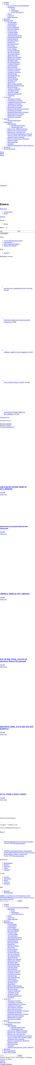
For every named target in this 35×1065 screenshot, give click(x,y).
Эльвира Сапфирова (13, 89)
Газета (6, 868)
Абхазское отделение (14, 99)
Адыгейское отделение (14, 100)
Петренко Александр (14, 69)
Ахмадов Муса (12, 24)
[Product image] (14, 483)
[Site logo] (11, 169)
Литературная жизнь (14, 120)
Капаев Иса (11, 42)
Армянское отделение (14, 104)
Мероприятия (11, 124)
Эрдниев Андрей (12, 92)
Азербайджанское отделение (16, 102)
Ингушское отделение (14, 107)
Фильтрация (4, 233)
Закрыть (2, 216)
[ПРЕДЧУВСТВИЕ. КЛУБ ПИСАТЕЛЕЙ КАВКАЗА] (18, 318)
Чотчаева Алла (12, 80)
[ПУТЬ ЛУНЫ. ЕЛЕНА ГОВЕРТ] (18, 380)
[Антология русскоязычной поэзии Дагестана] (18, 286)
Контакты (7, 883)
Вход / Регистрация (10, 1052)
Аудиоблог (10, 95)
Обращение (15, 10)
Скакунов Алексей (13, 70)
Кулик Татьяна (12, 49)
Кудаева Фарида (12, 47)
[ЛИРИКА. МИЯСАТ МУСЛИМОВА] (18, 350)
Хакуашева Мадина (13, 75)
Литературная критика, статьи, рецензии (20, 145)
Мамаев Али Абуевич (14, 57)
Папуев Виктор (12, 67)
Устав (13, 9)
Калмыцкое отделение (14, 110)
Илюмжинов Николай (14, 37)
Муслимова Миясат (13, 54)
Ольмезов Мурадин (13, 64)
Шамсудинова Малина (14, 84)
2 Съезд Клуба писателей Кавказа (18, 5)
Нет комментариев (19, 843)
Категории (3, 209)
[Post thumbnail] (7, 840)
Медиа (9, 14)
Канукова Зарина (12, 40)
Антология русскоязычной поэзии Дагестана (18, 288)
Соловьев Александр (14, 72)
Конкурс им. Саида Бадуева (16, 132)
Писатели (7, 891)
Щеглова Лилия (12, 87)
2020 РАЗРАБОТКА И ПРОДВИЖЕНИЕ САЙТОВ (15, 896)
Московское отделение (14, 115)
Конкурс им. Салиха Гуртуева (17, 130)
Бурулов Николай (13, 27)
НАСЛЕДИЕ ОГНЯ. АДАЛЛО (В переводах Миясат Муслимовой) (13, 660)
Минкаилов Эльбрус (14, 59)
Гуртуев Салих (12, 30)
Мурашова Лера (12, 60)
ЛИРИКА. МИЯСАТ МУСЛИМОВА (16, 352)
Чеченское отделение (14, 117)
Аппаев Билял (12, 22)
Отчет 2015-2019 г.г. (17, 12)
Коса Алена (11, 45)
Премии (6, 865)
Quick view (3, 494)
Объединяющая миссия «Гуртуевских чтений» (18, 841)
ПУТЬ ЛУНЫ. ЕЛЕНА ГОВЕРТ (14, 382)
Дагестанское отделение (15, 105)
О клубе (6, 877)
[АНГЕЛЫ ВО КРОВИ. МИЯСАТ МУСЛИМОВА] (18, 410)
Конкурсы (7, 866)
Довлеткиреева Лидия (14, 35)
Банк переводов (12, 142)
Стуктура (7, 882)
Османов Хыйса (12, 65)
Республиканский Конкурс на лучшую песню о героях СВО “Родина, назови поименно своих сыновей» (19, 135)
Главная (2, 417)
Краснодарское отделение (15, 114)
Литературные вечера (18, 125)
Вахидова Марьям (13, 29)
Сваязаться (3, 185)
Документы (11, 7)
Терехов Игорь (12, 74)
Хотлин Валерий (12, 79)
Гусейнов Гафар (12, 32)
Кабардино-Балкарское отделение (18, 109)
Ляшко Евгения (12, 55)
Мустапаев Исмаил (13, 62)
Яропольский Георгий (14, 94)
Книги (6, 224)
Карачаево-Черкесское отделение (17, 112)
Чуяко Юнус (11, 82)
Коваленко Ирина (13, 44)
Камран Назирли (12, 39)
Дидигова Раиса (12, 34)
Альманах (10, 144)
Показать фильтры (6, 424)
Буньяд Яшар (11, 25)
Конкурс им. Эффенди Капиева (17, 129)
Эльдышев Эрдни (13, 90)
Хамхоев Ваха (11, 77)
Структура (10, 15)
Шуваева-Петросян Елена (15, 85)
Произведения (8, 892)
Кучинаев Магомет (13, 50)
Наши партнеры (12, 17)
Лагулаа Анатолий (13, 52)
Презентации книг (17, 127)
